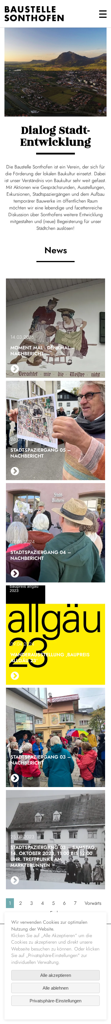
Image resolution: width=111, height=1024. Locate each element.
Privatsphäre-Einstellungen (55, 1000)
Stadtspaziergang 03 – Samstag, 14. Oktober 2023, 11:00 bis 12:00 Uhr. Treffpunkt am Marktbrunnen (53, 856)
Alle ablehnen (55, 987)
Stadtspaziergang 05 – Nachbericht (40, 453)
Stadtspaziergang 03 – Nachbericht (40, 760)
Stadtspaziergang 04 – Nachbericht (40, 555)
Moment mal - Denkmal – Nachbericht (42, 350)
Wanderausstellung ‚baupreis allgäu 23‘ (50, 657)
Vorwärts (93, 903)
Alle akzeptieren (55, 975)
